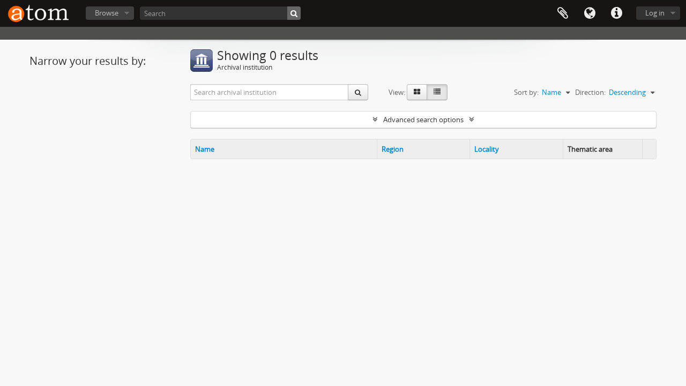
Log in (655, 13)
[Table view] (437, 92)
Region (393, 149)
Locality (486, 149)
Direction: (590, 92)
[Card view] (417, 92)
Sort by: (526, 92)
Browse (106, 13)
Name (204, 149)
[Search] (294, 13)
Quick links (616, 13)
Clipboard (562, 13)
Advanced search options (423, 119)
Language (589, 13)
